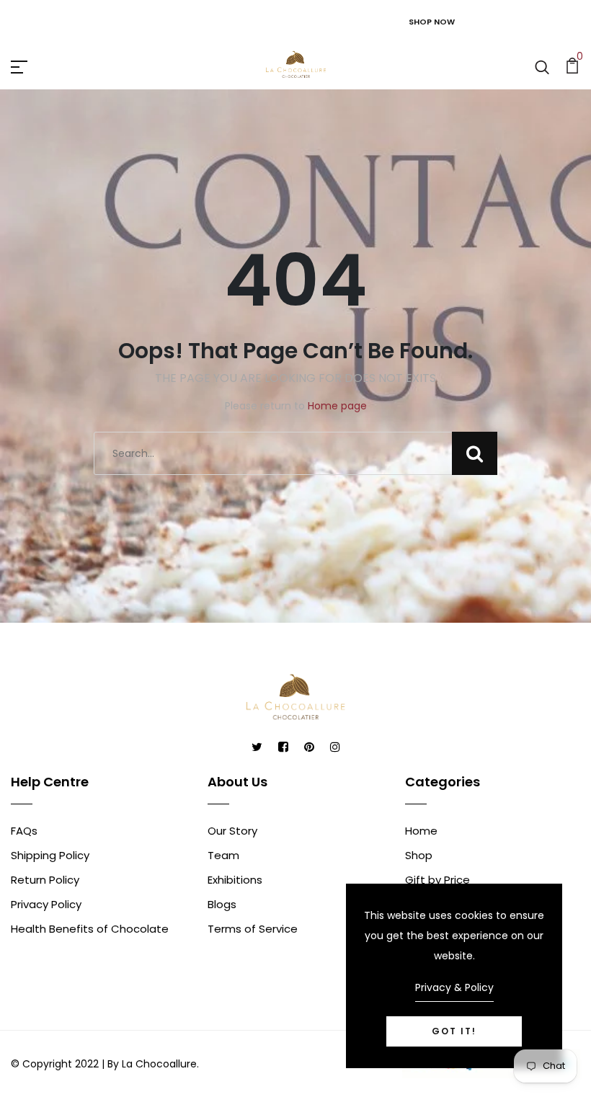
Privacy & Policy (454, 987)
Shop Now (432, 21)
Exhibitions (235, 879)
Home (421, 830)
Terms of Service (253, 928)
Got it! (454, 1031)
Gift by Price (437, 879)
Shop (418, 855)
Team (223, 855)
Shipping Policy (50, 855)
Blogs (222, 904)
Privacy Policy (46, 904)
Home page (337, 406)
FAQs (24, 830)
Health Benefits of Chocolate (90, 928)
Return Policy (45, 879)
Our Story (232, 830)
